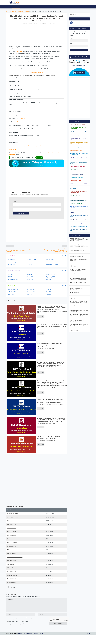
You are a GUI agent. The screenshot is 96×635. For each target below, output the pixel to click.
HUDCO (50, 423)
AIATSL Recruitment (12, 542)
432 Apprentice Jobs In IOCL (76, 150)
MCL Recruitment (11, 571)
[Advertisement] (36, 35)
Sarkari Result (48, 6)
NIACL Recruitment (12, 575)
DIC (18, 122)
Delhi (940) (48, 289)
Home (7, 11)
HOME (9, 6)
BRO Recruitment (11, 560)
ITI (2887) (10, 277)
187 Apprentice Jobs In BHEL (76, 174)
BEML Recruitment (11, 531)
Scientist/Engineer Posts (79, 293)
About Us (41, 633)
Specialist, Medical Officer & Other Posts (77, 288)
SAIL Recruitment (11, 539)
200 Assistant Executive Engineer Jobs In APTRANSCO (79, 207)
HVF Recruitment (11, 528)
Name (14, 201)
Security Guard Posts (78, 306)
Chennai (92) (11, 294)
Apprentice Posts (78, 283)
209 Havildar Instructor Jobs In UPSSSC (78, 183)
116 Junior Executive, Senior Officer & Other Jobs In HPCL (78, 158)
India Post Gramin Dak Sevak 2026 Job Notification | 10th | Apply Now (48, 437)
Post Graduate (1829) (13, 279)
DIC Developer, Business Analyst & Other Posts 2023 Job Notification (26, 146)
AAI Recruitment (11, 564)
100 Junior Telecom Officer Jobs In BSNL (79, 131)
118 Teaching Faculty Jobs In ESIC (77, 124)
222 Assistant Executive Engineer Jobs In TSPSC (79, 196)
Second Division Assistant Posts (77, 321)
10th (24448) (11, 274)
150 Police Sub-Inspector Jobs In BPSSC (78, 223)
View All (64, 255)
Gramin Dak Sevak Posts (78, 279)
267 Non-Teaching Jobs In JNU (76, 147)
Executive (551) (49, 262)
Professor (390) (11, 264)
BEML (50, 330)
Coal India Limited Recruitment (14, 557)
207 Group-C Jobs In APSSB (76, 203)
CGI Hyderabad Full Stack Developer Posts (26, 157)
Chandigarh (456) (31, 291)
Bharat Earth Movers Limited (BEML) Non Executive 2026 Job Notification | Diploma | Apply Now (50, 345)
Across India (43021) (13, 289)
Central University (52, 311)
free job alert (19, 51)
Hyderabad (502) (12, 291)
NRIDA (50, 368)
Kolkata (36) (49, 294)
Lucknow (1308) (30, 289)
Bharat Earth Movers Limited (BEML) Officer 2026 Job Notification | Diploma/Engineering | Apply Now (52, 326)
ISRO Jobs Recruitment (12, 568)
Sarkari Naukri (58, 6)
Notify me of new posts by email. (16, 624)
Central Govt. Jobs (30, 23)
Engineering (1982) (50, 277)
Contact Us (35, 633)
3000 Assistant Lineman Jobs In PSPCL (78, 200)
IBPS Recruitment (11, 520)
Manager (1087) (31, 262)
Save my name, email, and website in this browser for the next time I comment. (25, 619)
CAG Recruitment (11, 524)
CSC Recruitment (11, 578)
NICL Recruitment (11, 549)
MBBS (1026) (30, 279)
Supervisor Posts (78, 329)
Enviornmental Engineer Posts (79, 325)
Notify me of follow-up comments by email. (18, 621)
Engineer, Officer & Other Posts (79, 315)
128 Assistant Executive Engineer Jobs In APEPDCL (79, 211)
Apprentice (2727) (31, 259)
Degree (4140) (30, 274)
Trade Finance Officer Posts (78, 270)
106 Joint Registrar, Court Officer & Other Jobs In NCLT (78, 128)
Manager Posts (78, 251)
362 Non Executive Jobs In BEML (77, 135)
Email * (14, 206)
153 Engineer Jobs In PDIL (75, 180)
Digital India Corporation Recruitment (19, 11)
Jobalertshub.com (21, 633)
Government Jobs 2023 (37, 72)
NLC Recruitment (11, 535)
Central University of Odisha (62, 311)
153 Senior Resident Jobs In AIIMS (77, 166)
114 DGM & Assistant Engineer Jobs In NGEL (78, 170)
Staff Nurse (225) (31, 264)
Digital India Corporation (42, 23)
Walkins (30, 6)
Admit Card (38, 6)
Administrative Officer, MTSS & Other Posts (79, 246)
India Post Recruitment (13, 513)
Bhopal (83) (29, 294)
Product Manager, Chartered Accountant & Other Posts (79, 239)
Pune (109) (48, 291)
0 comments (52, 23)
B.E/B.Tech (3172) (50, 274)
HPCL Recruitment (11, 582)
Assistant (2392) (50, 259)
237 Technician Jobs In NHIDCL (77, 177)
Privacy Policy (29, 633)
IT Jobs (23, 6)
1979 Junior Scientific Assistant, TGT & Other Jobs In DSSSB (78, 192)
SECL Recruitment (11, 546)
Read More (41, 316)
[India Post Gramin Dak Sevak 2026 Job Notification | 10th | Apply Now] (21, 444)
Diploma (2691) (30, 277)
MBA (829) (48, 279)
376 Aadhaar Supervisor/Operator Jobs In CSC (78, 163)
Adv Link (23, 118)
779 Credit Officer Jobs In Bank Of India (78, 226)
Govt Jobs (16, 6)
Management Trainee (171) (52, 264)
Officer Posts (76, 275)
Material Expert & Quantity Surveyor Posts (79, 302)
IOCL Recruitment (11, 553)
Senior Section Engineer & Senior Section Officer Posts (79, 265)
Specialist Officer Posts (78, 255)
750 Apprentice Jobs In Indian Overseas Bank (79, 230)
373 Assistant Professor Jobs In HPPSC (78, 219)
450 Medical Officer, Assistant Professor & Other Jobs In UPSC (79, 143)
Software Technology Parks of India (55, 404)
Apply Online (12, 149)
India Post (51, 440)
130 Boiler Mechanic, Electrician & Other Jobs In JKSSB (79, 187)
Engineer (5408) (11, 259)
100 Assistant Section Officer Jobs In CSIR (78, 139)
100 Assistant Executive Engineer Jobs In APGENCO (79, 216)
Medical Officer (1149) (13, 262)
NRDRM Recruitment (12, 517)
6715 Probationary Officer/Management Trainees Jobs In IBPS (79, 154)
